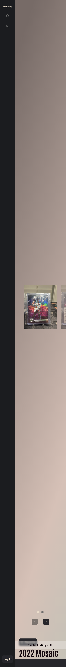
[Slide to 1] (38, 612)
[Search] (7, 26)
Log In (8, 659)
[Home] (7, 16)
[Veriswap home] (7, 6)
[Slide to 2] (42, 612)
